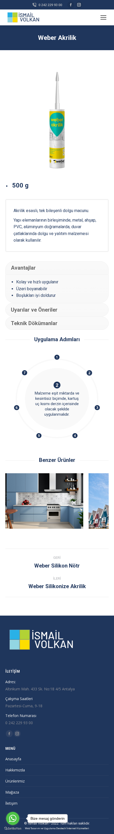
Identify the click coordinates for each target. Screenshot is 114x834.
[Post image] (56, 501)
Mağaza (12, 792)
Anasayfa (13, 758)
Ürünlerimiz (15, 781)
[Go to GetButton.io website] (12, 828)
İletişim (11, 803)
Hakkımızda (15, 769)
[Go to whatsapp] (12, 818)
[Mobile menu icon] (103, 17)
